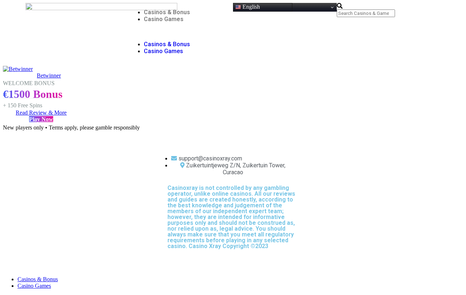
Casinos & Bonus (167, 12)
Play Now (41, 119)
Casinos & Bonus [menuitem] (37, 279)
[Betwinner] (18, 69)
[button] (181, 31)
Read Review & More (41, 112)
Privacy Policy (251, 260)
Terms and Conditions (220, 260)
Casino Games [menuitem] (34, 286)
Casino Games (163, 19)
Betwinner (49, 75)
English (250, 7)
